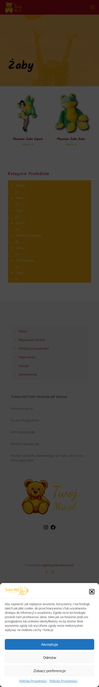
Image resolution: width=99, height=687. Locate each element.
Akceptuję (49, 644)
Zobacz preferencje (49, 671)
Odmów (49, 658)
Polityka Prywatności (33, 681)
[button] (91, 591)
